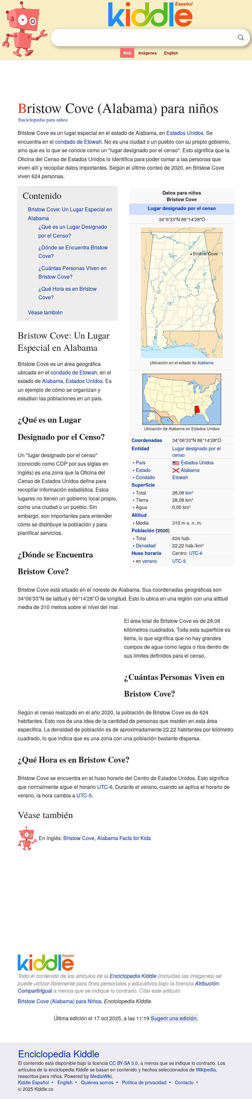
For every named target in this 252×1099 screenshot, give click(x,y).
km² (189, 492)
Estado (143, 469)
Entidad (140, 448)
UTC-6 (195, 552)
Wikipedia (206, 1069)
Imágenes (147, 53)
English (171, 53)
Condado (145, 477)
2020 (163, 530)
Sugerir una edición (174, 1018)
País (140, 462)
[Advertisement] (126, 78)
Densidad (146, 545)
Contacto (184, 1082)
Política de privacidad (144, 1082)
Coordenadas (147, 440)
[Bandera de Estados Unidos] (175, 462)
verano (149, 560)
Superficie (143, 484)
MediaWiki (101, 1076)
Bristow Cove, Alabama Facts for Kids (107, 838)
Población (143, 530)
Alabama (206, 362)
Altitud (139, 515)
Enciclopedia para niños (43, 119)
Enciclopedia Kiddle (133, 976)
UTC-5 (179, 560)
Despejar (227, 37)
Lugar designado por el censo (182, 208)
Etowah (180, 477)
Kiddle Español (33, 1082)
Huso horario (146, 553)
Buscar (241, 37)
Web (127, 53)
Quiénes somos (97, 1082)
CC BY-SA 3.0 (123, 1063)
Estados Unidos (184, 133)
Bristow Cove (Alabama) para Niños (59, 1001)
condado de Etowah (78, 141)
